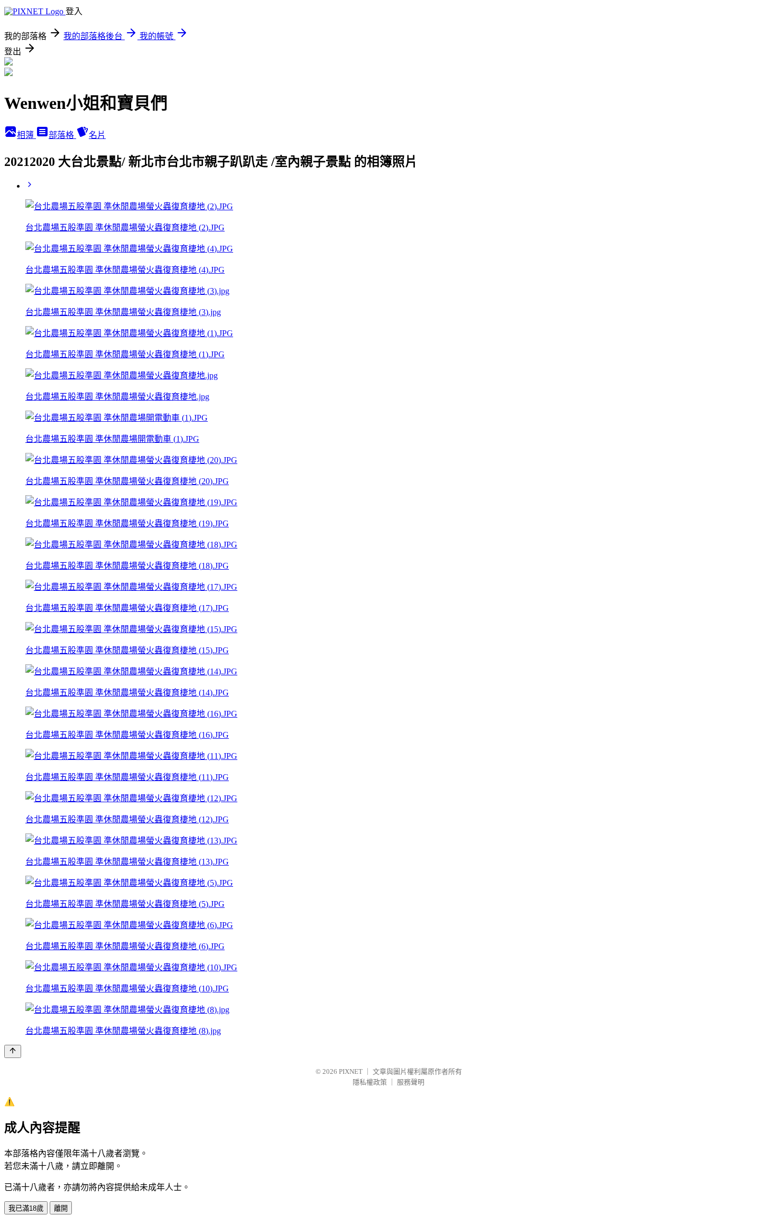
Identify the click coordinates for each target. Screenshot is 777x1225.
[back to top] (12, 1051)
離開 (61, 1208)
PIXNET (351, 1071)
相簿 (26, 135)
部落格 (62, 135)
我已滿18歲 (25, 1208)
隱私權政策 (370, 1082)
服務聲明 (410, 1082)
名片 (97, 135)
